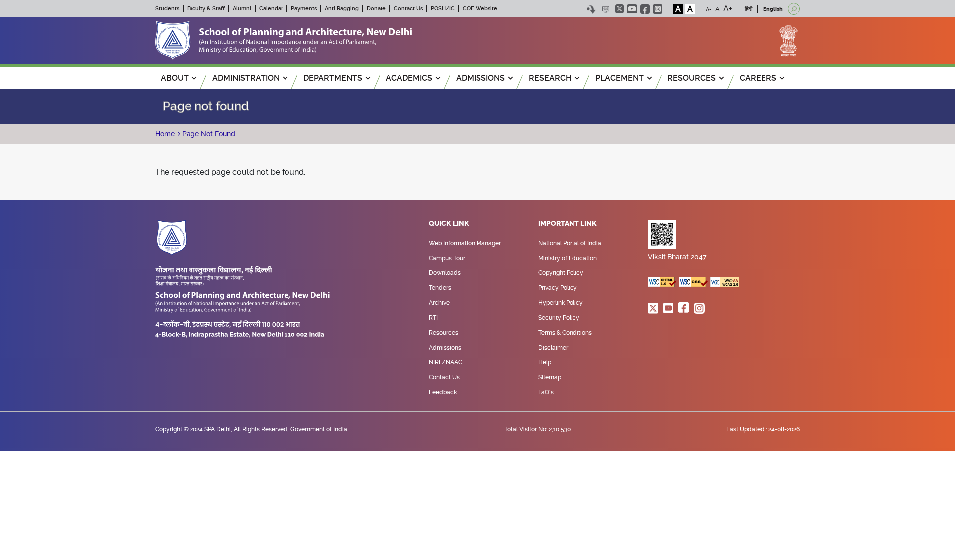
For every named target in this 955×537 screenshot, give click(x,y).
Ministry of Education (567, 258)
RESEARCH (550, 78)
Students (167, 8)
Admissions (445, 347)
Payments (304, 8)
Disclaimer (553, 347)
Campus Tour (447, 258)
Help (544, 362)
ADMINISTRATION (246, 78)
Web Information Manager (465, 243)
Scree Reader (605, 9)
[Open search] (794, 9)
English (773, 9)
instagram (657, 9)
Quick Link (449, 224)
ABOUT (175, 78)
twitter (619, 8)
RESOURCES (692, 78)
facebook (645, 9)
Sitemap (549, 377)
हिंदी (748, 9)
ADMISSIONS (480, 78)
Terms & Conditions (565, 332)
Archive (439, 302)
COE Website (480, 8)
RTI (433, 317)
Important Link (567, 224)
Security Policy (558, 317)
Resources (443, 332)
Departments (332, 78)
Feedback (443, 392)
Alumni (242, 8)
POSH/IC (443, 8)
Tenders (440, 287)
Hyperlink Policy (560, 302)
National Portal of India (569, 243)
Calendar (271, 8)
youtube (632, 8)
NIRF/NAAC (445, 362)
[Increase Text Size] (727, 9)
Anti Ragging (342, 8)
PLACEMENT (619, 78)
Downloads (445, 272)
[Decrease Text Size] (709, 9)
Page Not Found (207, 134)
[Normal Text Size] (717, 9)
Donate (376, 8)
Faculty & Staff (206, 8)
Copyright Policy (560, 272)
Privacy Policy (557, 287)
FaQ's (546, 392)
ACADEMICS (409, 78)
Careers (758, 78)
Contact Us (408, 8)
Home (165, 134)
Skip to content (591, 9)
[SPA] (283, 40)
